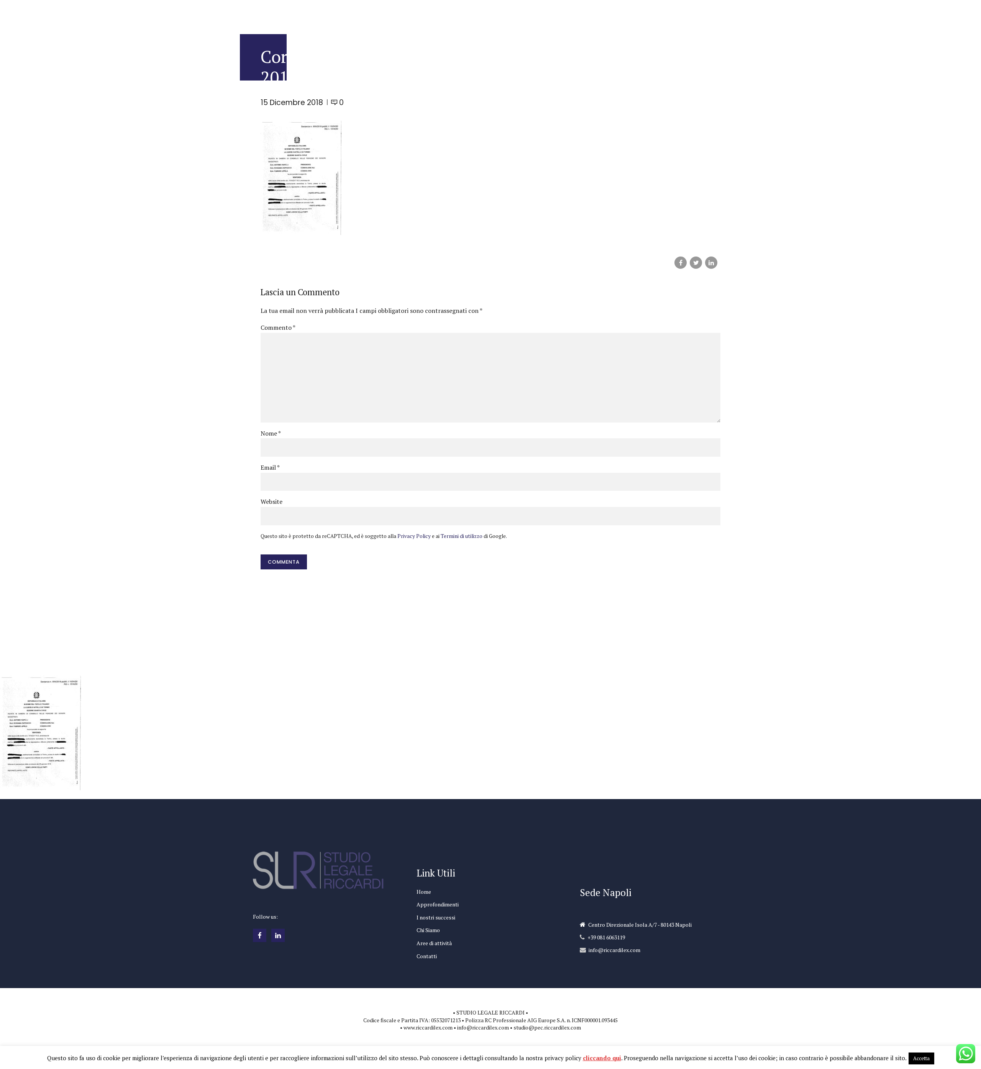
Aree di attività (434, 943)
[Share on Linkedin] (711, 263)
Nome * (271, 433)
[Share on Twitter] (696, 263)
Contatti (427, 956)
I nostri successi (436, 917)
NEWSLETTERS (546, 13)
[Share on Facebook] (680, 263)
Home (424, 891)
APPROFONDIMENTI (434, 13)
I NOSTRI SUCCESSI (494, 13)
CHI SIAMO (589, 13)
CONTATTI (682, 13)
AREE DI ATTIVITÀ (636, 13)
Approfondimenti (438, 904)
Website (271, 501)
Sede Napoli (606, 892)
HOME (391, 13)
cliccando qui (602, 1058)
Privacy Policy (414, 536)
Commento (278, 327)
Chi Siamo (428, 930)
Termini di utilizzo (461, 536)
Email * (270, 467)
